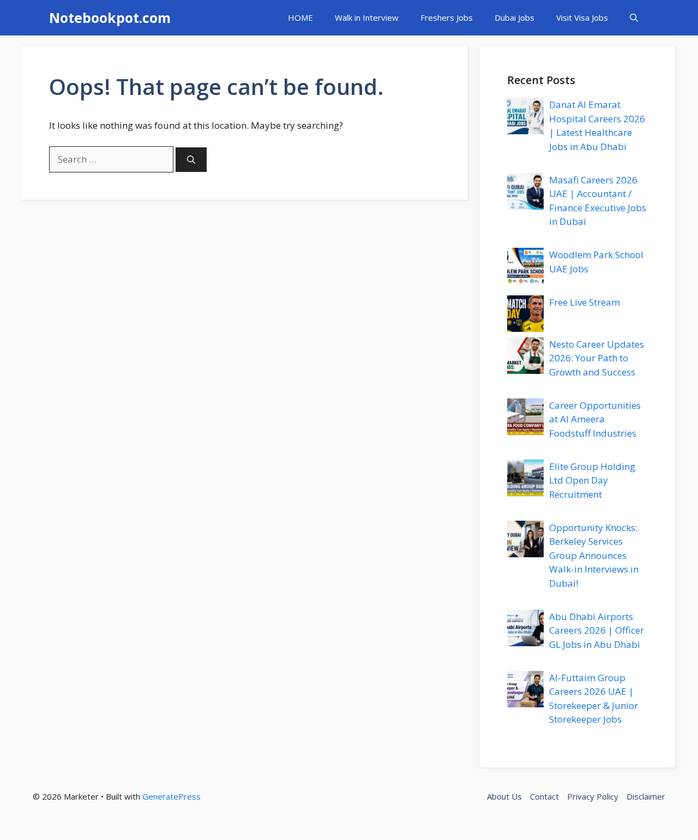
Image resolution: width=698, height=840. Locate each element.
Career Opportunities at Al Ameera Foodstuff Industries (595, 419)
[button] (634, 17)
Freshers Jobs (446, 17)
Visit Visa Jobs (582, 17)
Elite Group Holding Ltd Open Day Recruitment (592, 480)
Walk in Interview (367, 17)
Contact (544, 796)
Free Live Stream (584, 302)
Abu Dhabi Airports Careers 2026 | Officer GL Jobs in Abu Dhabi (596, 630)
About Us (504, 796)
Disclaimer (646, 796)
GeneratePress (171, 796)
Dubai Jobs (514, 17)
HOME (300, 17)
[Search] (191, 159)
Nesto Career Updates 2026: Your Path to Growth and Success (596, 358)
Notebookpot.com (110, 17)
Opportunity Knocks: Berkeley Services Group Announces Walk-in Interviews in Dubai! (594, 555)
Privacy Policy (592, 796)
